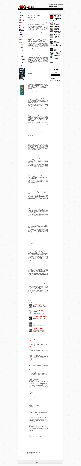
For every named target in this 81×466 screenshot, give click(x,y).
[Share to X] (29, 300)
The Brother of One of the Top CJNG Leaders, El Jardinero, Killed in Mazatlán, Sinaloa (39, 304)
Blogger (47, 462)
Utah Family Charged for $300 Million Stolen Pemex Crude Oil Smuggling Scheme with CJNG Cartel (57, 42)
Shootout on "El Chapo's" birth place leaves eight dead (57, 23)
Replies (31, 369)
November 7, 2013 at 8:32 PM (36, 405)
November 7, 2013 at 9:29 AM (37, 342)
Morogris (22, 56)
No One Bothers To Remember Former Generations (56, 49)
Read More (34, 307)
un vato (29, 15)
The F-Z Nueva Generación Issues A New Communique (57, 35)
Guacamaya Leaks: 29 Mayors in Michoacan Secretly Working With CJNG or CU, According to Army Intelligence (39, 311)
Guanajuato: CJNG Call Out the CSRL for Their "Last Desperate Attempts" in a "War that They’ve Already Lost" (40, 323)
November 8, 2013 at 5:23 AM (37, 425)
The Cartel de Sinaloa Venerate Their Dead (56, 29)
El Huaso (22, 47)
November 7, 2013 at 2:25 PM (36, 355)
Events (27, 8)
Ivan (21, 53)
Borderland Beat (40, 462)
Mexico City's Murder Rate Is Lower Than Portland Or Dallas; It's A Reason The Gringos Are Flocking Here (40, 316)
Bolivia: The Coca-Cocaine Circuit (33, 13)
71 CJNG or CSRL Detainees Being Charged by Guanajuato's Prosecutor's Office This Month (39, 329)
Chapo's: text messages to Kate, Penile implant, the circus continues (57, 55)
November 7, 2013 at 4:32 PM (36, 379)
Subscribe (55, 74)
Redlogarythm (23, 59)
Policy (33, 8)
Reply (30, 340)
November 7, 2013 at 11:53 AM (37, 348)
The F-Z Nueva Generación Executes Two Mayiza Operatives (57, 16)
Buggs (22, 44)
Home (19, 8)
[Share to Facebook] (30, 300)
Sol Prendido (22, 62)
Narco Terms (23, 8)
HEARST (22, 50)
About (30, 8)
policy (21, 39)
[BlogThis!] (28, 300)
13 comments (40, 15)
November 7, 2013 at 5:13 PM (36, 391)
